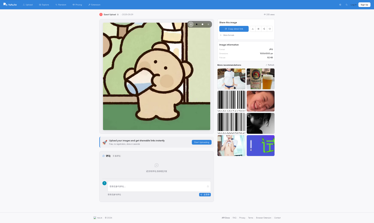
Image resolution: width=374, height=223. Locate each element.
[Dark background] (196, 24)
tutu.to (12, 4)
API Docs (226, 218)
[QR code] (258, 29)
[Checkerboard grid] (208, 24)
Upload (29, 4)
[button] (246, 35)
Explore (45, 4)
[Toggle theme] (346, 4)
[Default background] (190, 24)
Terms (250, 218)
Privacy (242, 218)
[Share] (264, 29)
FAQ (234, 218)
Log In (354, 4)
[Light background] (202, 24)
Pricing (79, 4)
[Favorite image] (270, 29)
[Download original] (253, 29)
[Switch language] (340, 4)
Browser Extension (263, 218)
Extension (95, 4)
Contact (277, 218)
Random (62, 4)
